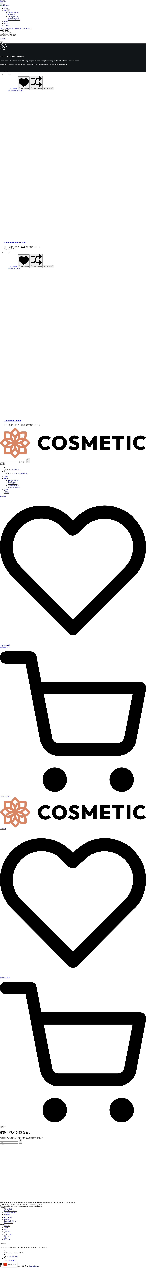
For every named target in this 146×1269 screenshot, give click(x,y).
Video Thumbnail (13, 485)
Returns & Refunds (10, 1212)
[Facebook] (1, 1264)
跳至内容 (3, 1)
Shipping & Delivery (10, 1221)
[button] (12, 88)
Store (5, 1229)
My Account (8, 1217)
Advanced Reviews (14, 487)
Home (6, 476)
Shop (5, 478)
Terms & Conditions (10, 1211)
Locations (7, 1231)
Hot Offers (7, 1239)
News (6, 489)
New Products (8, 1223)
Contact (6, 493)
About (6, 491)
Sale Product (12, 482)
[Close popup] (1, 42)
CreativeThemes (34, 1266)
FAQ (5, 1238)
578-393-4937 (15, 469)
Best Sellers (7, 1234)
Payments (7, 1214)
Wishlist (6, 1219)
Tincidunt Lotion (12, 420)
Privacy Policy (8, 1209)
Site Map (7, 1236)
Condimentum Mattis (15, 242)
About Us (7, 1226)
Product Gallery (13, 484)
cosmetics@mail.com (20, 473)
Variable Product (13, 480)
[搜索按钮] (28, 461)
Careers (6, 1227)
